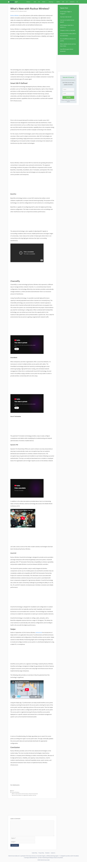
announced (39, 632)
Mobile (43, 1)
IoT (67, 1)
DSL (39, 1)
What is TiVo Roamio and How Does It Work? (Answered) (25, 793)
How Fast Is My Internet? (65, 17)
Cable (35, 1)
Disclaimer (47, 852)
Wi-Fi (13, 790)
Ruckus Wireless (14, 15)
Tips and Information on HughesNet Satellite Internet (24, 795)
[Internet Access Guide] (13, 2)
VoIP (63, 1)
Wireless (28, 1)
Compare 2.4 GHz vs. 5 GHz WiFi (67, 30)
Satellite (58, 1)
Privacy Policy (41, 852)
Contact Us (72, 1)
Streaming (51, 1)
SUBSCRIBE (68, 97)
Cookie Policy (34, 852)
